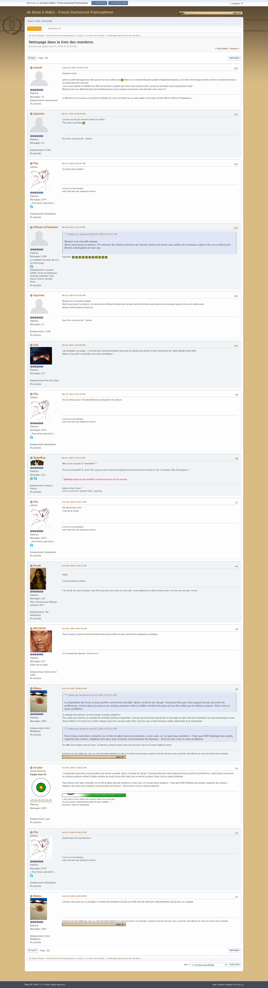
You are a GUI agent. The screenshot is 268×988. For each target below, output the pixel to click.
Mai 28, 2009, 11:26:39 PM (73, 227)
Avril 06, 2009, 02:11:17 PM (74, 502)
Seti (35, 344)
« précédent (221, 48)
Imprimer (234, 58)
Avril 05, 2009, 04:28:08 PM (74, 896)
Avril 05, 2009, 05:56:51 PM (74, 768)
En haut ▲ (238, 985)
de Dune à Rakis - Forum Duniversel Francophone (70, 12)
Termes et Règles (225, 985)
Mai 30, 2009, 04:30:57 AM (73, 163)
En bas (31, 58)
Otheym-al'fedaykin (45, 227)
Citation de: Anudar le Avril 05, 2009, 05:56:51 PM (92, 695)
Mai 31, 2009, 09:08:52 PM (73, 114)
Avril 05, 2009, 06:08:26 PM (74, 688)
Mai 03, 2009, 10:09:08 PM (73, 345)
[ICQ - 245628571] (31, 478)
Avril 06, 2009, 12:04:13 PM (74, 566)
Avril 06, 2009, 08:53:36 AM (74, 629)
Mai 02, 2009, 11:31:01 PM (73, 458)
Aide (214, 985)
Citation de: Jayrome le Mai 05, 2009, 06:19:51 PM (92, 234)
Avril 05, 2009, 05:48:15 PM (74, 832)
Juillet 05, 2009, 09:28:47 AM (75, 68)
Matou (37, 688)
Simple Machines (58, 985)
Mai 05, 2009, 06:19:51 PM (73, 295)
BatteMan (39, 457)
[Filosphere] (31, 210)
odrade (37, 67)
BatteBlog (98, 491)
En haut (32, 950)
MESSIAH (39, 628)
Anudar (38, 767)
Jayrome (38, 113)
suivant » (234, 48)
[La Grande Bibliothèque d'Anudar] (31, 815)
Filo (35, 163)
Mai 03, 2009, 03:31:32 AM (73, 394)
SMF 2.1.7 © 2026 (42, 985)
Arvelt (37, 565)
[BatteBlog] (31, 482)
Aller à (186, 964)
